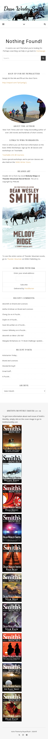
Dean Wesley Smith (24, 8)
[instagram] (23, 735)
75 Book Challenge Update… (32, 341)
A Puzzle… (17, 314)
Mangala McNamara (10, 341)
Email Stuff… (7, 371)
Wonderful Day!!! (8, 366)
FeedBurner (29, 288)
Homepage (40, 51)
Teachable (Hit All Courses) (13, 155)
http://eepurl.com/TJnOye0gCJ (14, 82)
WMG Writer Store (22, 162)
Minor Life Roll (17, 335)
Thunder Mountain (14, 259)
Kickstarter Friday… (10, 355)
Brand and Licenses (20, 304)
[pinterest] (26, 735)
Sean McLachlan (8, 325)
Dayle (4, 319)
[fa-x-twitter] (19, 735)
